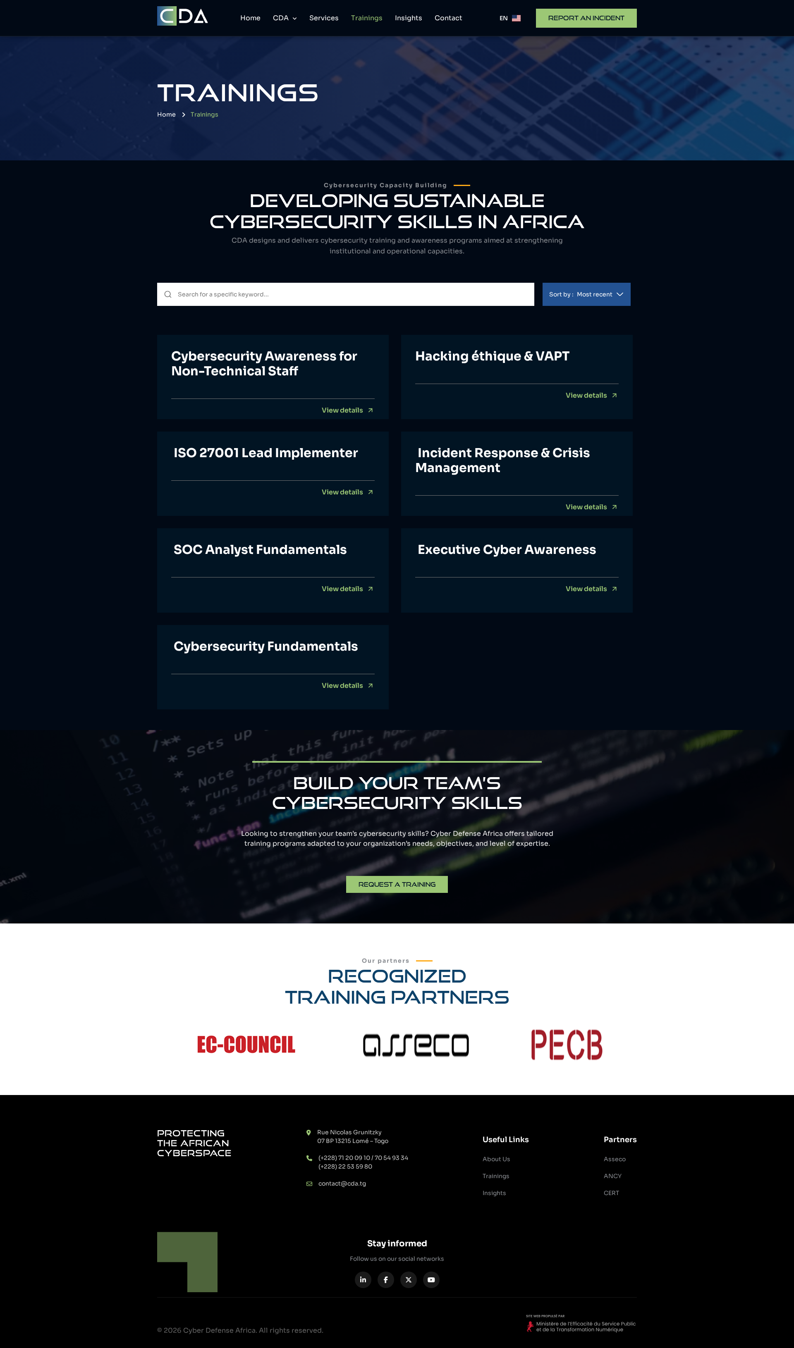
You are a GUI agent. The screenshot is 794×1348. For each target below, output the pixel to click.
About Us (496, 1159)
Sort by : (580, 294)
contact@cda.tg (342, 1183)
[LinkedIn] (363, 1280)
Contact (448, 18)
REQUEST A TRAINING (397, 884)
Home (250, 18)
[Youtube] (431, 1280)
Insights (408, 18)
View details (342, 410)
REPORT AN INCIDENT (586, 17)
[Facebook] (386, 1280)
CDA (281, 18)
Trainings (367, 18)
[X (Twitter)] (408, 1280)
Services (324, 18)
